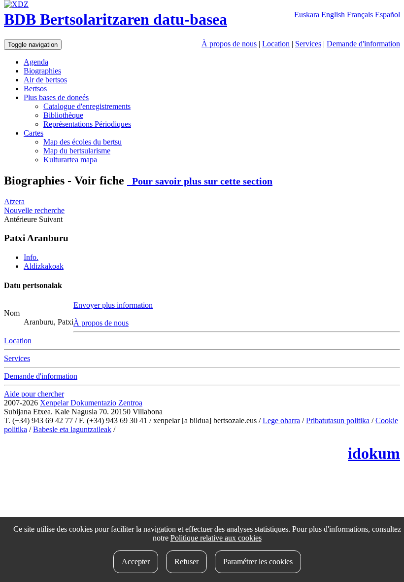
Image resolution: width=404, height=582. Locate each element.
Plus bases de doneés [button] (56, 97)
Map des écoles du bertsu (82, 142)
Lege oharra (281, 420)
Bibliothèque (63, 115)
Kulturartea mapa (70, 159)
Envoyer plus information (113, 305)
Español (387, 14)
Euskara (306, 14)
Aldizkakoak (44, 266)
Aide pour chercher (34, 394)
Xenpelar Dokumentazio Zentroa (91, 403)
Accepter (136, 561)
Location (276, 43)
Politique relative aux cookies (216, 538)
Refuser (186, 561)
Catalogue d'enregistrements (87, 106)
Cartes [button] (33, 133)
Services (308, 43)
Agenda (36, 62)
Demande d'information (363, 43)
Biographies (42, 71)
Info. (31, 257)
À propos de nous (229, 43)
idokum (374, 453)
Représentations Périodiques (87, 124)
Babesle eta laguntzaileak (72, 429)
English (333, 14)
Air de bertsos (45, 79)
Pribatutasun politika (338, 420)
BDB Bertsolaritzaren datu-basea (115, 19)
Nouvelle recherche (34, 210)
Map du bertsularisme (76, 150)
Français (360, 14)
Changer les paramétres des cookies (172, 429)
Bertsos (35, 88)
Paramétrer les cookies (258, 561)
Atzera (14, 201)
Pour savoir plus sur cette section (199, 181)
